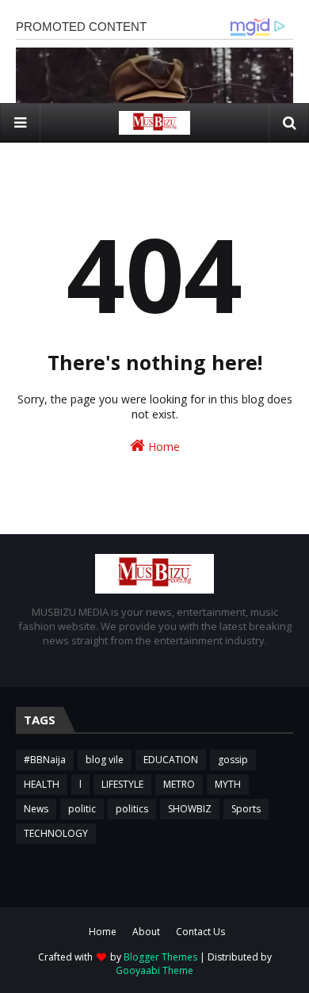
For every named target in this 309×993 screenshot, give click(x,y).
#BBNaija (45, 759)
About (146, 931)
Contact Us (200, 931)
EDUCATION (170, 759)
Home (162, 446)
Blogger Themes (160, 957)
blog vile (105, 759)
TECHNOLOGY (56, 833)
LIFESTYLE (122, 784)
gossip (233, 759)
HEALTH (41, 784)
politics (132, 808)
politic (82, 808)
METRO (179, 784)
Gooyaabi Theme (154, 970)
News (36, 808)
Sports (246, 808)
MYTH (228, 784)
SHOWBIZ (190, 808)
